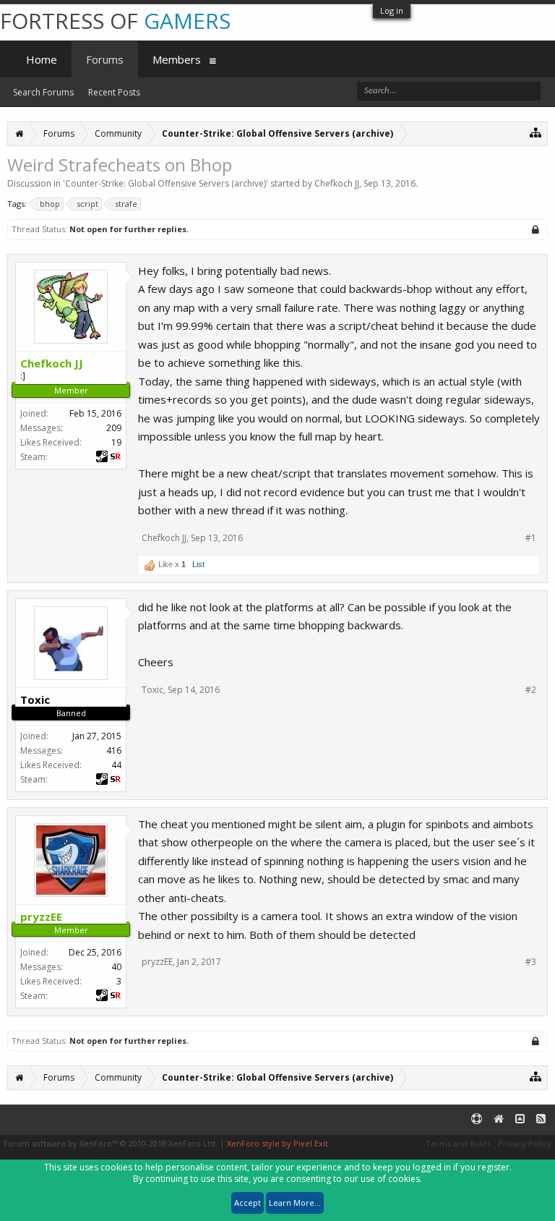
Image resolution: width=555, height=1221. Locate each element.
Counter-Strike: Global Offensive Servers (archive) (165, 183)
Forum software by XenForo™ (111, 1143)
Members (176, 59)
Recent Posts (114, 92)
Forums (105, 59)
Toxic (152, 690)
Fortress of (115, 20)
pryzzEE (157, 962)
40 (116, 967)
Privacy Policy (524, 1143)
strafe (126, 203)
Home (41, 59)
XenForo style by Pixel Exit (277, 1143)
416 (113, 750)
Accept (247, 1202)
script (87, 203)
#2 (530, 690)
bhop (50, 203)
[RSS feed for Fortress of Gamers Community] (540, 1119)
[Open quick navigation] (536, 132)
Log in (391, 10)
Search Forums (43, 92)
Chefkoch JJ (336, 183)
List (198, 564)
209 (113, 428)
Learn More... (295, 1202)
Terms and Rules (458, 1143)
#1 (530, 538)
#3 (530, 962)
